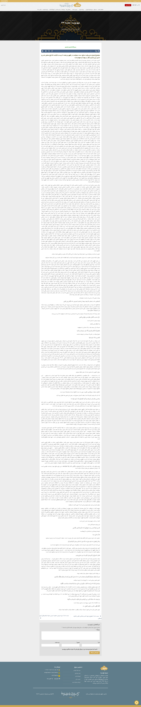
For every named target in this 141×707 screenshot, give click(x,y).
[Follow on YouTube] (135, 5)
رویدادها (63, 9)
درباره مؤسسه (45, 9)
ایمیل (78, 642)
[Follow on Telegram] (133, 5)
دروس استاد (74, 9)
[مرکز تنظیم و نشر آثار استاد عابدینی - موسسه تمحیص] (70, 5)
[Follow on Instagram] (139, 5)
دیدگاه (98, 630)
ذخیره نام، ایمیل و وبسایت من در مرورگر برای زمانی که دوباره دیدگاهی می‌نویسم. (79, 649)
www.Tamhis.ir (55, 672)
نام (99, 642)
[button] (128, 1)
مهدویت (66, 20)
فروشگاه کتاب (51, 9)
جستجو (95, 9)
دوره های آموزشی (89, 9)
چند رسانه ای (58, 9)
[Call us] (137, 5)
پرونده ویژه (81, 9)
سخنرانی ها (68, 9)
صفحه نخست (100, 9)
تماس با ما (39, 9)
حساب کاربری (3, 5)
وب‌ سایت (57, 642)
